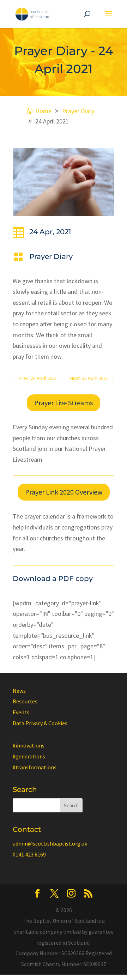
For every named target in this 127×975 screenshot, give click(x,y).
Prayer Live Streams (63, 402)
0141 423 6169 (29, 854)
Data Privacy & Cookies (40, 723)
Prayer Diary (51, 256)
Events (21, 712)
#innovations (28, 745)
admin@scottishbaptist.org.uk (50, 843)
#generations (29, 756)
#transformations (34, 767)
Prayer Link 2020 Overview (63, 492)
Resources (25, 701)
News (19, 690)
